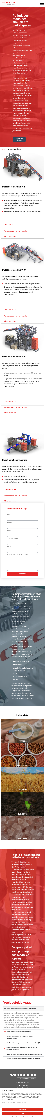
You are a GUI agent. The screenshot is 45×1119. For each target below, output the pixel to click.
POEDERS (22, 741)
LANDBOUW (22, 790)
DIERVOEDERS (22, 765)
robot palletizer (22, 890)
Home (3, 149)
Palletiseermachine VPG (14, 356)
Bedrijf (9, 522)
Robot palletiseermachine (14, 460)
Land (9, 530)
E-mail (9, 546)
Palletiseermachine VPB (14, 186)
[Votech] (8, 3)
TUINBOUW (22, 814)
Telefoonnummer (13, 538)
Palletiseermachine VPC (14, 270)
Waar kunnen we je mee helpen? (18, 554)
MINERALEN (23, 838)
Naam (9, 514)
